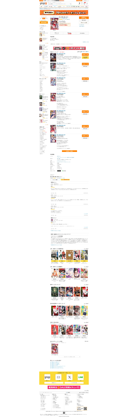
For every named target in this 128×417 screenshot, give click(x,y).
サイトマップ (67, 404)
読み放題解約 (54, 402)
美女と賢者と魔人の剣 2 (61, 63)
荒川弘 (41, 86)
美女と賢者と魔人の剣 (55, 354)
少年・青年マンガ (43, 396)
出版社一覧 (83, 392)
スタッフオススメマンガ (43, 145)
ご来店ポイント (53, 382)
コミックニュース (42, 150)
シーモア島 (52, 0)
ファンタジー (42, 64)
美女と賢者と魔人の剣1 (61, 53)
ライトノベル (68, 6)
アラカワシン (44, 99)
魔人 (57, 158)
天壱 (43, 111)
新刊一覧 (87, 392)
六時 (66, 18)
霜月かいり (41, 88)
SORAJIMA (45, 111)
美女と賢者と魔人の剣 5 (61, 110)
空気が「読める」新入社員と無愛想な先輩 (45, 115)
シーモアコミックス (59, 6)
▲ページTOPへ (87, 390)
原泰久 (41, 82)
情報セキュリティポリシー (59, 411)
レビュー (48, 0)
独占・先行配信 (43, 404)
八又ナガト (78, 263)
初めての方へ (42, 28)
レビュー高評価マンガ (43, 146)
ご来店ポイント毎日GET (43, 139)
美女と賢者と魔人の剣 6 (61, 125)
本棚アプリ (41, 153)
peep (77, 279)
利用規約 (49, 411)
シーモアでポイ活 (42, 140)
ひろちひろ (44, 121)
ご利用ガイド (42, 27)
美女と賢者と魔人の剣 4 (61, 93)
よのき (43, 104)
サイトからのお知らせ (56, 406)
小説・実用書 (73, 6)
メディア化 (82, 6)
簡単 (81, 51)
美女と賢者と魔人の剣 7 (61, 134)
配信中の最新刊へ (82, 26)
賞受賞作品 (41, 141)
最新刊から (87, 51)
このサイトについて (71, 411)
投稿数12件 (67, 19)
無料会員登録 (79, 0)
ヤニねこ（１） (84, 262)
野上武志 (41, 81)
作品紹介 (79, 395)
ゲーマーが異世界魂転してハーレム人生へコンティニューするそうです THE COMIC (45, 54)
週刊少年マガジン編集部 (62, 281)
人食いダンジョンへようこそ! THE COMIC (45, 47)
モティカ (60, 18)
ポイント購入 (54, 396)
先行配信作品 (42, 138)
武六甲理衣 (57, 263)
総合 (41, 6)
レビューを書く (61, 20)
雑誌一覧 (80, 392)
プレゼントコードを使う (56, 405)
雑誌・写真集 (77, 6)
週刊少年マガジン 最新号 (62, 280)
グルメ (41, 73)
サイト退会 (54, 403)
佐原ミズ (41, 91)
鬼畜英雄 (44, 103)
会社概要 (47, 411)
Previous (50, 255)
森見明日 (41, 83)
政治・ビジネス (42, 74)
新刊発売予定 (42, 129)
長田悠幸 (41, 87)
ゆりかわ (55, 281)
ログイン (85, 0)
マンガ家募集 (79, 396)
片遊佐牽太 (64, 18)
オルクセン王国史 (76, 299)
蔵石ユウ (82, 298)
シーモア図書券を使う (56, 404)
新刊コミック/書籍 (41, 128)
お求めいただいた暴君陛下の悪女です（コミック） (45, 109)
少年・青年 (45, 6)
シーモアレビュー (42, 409)
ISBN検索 (75, 411)
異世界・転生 (69, 157)
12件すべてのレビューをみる (56, 230)
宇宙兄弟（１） (62, 262)
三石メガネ (75, 279)
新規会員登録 (54, 395)
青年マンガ (58, 156)
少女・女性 (50, 6)
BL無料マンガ (42, 135)
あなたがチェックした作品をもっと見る (69, 356)
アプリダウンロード (68, 395)
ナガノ (69, 263)
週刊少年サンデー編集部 (84, 281)
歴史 (40, 70)
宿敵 (59, 158)
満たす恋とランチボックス (45, 33)
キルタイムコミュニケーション (61, 160)
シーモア (41, 0)
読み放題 (45, 0)
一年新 (46, 49)
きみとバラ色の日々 (45, 120)
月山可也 (75, 263)
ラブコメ (41, 65)
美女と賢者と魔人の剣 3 (61, 77)
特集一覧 (41, 144)
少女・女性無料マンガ (43, 133)
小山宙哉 (62, 263)
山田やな (69, 279)
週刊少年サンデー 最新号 (84, 280)
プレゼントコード (42, 152)
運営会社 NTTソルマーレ (79, 411)
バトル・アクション (60, 157)
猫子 (51, 263)
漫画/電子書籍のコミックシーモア (45, 395)
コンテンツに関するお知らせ (57, 407)
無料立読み (62, 316)
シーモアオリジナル (43, 403)
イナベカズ (85, 298)
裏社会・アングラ (42, 75)
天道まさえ (43, 49)
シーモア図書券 (42, 151)
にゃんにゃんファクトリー (84, 263)
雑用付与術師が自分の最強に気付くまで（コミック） (45, 97)
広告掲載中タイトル (42, 147)
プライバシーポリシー (53, 411)
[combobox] (62, 4)
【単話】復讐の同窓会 (77, 318)
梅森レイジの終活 (84, 297)
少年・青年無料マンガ (43, 134)
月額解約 (54, 401)
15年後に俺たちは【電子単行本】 (44, 39)
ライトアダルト (86, 6)
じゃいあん (54, 263)
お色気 (41, 69)
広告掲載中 (72, 157)
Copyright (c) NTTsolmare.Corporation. (64, 416)
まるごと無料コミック (42, 132)
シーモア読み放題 (42, 408)
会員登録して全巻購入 (69, 151)
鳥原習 (43, 117)
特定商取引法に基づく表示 (66, 411)
